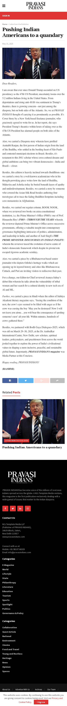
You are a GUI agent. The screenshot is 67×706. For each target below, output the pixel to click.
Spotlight (7, 604)
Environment (8, 640)
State (5, 578)
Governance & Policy (12, 613)
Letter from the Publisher (19, 24)
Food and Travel (10, 649)
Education (7, 591)
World (5, 569)
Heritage (7, 658)
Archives (38, 689)
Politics (6, 608)
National (6, 636)
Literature (7, 587)
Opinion (6, 666)
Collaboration (9, 627)
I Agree (41, 702)
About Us (6, 689)
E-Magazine (8, 565)
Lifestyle (6, 573)
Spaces (6, 671)
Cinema (6, 645)
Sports (6, 600)
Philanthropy (9, 582)
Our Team (51, 689)
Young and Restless (12, 653)
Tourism (6, 595)
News (5, 662)
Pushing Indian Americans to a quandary (32, 447)
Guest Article (9, 631)
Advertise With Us (22, 689)
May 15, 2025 (7, 43)
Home (4, 24)
